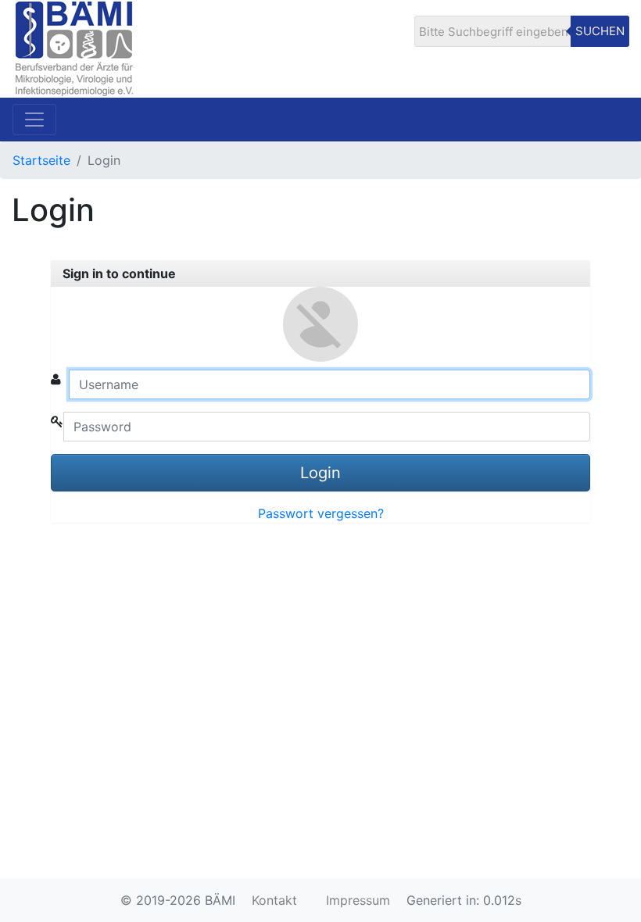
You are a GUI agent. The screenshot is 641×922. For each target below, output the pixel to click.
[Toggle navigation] (34, 119)
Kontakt (274, 900)
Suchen (600, 30)
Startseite (41, 160)
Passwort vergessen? (321, 513)
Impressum (358, 900)
